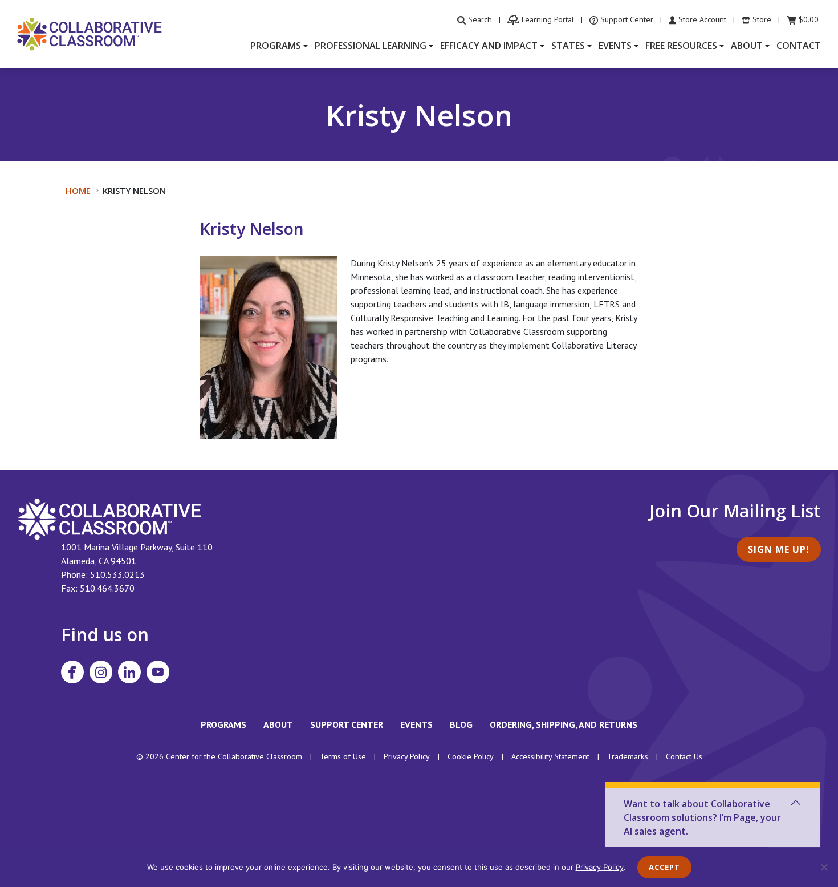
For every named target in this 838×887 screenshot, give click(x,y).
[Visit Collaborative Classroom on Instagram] (101, 672)
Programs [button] (275, 45)
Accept (664, 867)
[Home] (89, 33)
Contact (798, 45)
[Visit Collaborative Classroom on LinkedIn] (129, 672)
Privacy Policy (407, 756)
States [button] (568, 45)
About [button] (747, 45)
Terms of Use (343, 756)
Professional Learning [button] (370, 45)
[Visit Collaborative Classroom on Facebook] (72, 672)
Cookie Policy (471, 756)
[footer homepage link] (109, 518)
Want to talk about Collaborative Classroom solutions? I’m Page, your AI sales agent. (702, 817)
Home (78, 190)
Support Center (346, 724)
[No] (823, 867)
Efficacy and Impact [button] (489, 45)
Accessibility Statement (550, 756)
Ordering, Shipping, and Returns (563, 724)
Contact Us (684, 756)
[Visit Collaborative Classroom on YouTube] (158, 672)
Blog (461, 724)
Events (416, 724)
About (278, 724)
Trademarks (627, 756)
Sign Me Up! (778, 549)
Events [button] (615, 45)
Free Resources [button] (681, 45)
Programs (223, 724)
